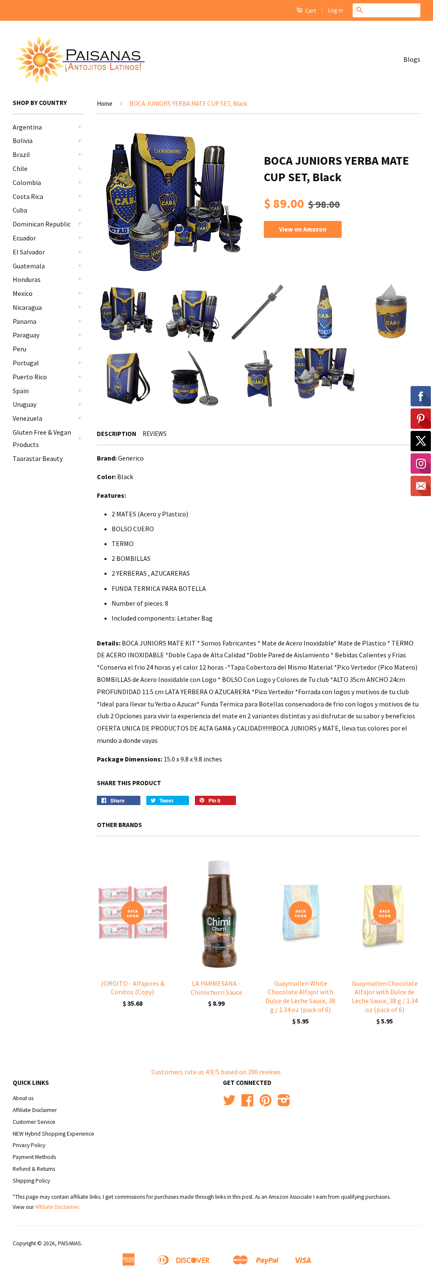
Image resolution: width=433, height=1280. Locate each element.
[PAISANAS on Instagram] (283, 1103)
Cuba (20, 210)
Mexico (23, 293)
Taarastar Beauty (38, 458)
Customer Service (34, 1122)
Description (116, 434)
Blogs (411, 59)
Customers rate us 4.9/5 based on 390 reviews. (216, 1072)
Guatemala (29, 266)
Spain (21, 390)
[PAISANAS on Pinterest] (265, 1103)
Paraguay (26, 335)
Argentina (27, 127)
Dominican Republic (42, 224)
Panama (24, 321)
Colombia (27, 182)
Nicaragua (27, 307)
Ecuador (24, 238)
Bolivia (23, 140)
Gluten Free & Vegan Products (42, 438)
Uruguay (24, 404)
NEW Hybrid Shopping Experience (53, 1133)
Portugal (26, 363)
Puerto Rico (30, 376)
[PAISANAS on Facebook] (247, 1103)
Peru (19, 349)
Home (104, 103)
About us (23, 1098)
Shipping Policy (31, 1180)
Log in (335, 10)
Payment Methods (34, 1157)
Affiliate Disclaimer (35, 1110)
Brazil (21, 154)
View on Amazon (302, 229)
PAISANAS (69, 1243)
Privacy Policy (29, 1145)
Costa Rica (28, 196)
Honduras (27, 279)
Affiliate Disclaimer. (57, 1207)
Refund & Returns (34, 1168)
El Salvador (29, 252)
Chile (20, 168)
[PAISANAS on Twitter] (229, 1103)
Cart (310, 10)
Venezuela (27, 418)
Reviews (155, 434)
